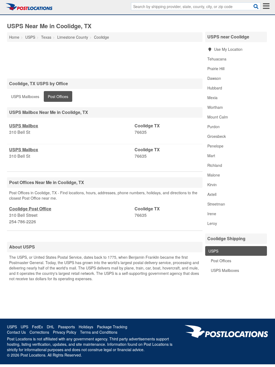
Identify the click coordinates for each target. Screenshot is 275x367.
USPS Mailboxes (25, 96)
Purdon (213, 126)
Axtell (211, 194)
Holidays (86, 326)
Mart (211, 155)
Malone (213, 175)
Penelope (215, 146)
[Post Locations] (29, 6)
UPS (24, 326)
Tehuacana (216, 59)
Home (14, 37)
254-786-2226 (22, 221)
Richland (214, 165)
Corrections (39, 332)
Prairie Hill (216, 68)
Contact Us (16, 332)
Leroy (212, 223)
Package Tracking (112, 326)
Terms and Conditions (98, 332)
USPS (212, 251)
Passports (66, 326)
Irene (211, 213)
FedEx (37, 326)
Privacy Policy (64, 332)
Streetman (216, 204)
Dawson (214, 78)
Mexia (212, 97)
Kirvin (212, 184)
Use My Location (228, 49)
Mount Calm (217, 117)
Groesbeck (216, 136)
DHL (50, 326)
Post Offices (58, 96)
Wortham (215, 107)
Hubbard (214, 88)
